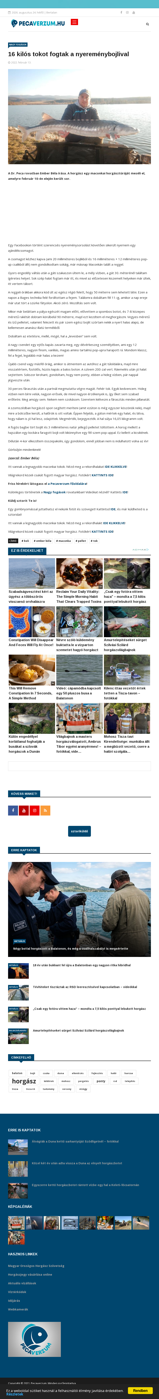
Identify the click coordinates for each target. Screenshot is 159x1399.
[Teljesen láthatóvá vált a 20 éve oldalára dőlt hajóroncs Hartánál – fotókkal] (123, 1223)
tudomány (48, 1089)
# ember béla (42, 541)
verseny (66, 1089)
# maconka (63, 541)
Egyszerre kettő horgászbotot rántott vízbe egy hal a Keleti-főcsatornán (85, 1185)
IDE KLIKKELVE (115, 466)
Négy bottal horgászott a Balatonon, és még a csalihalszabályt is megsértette (70, 948)
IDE (125, 492)
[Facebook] (121, 12)
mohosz (65, 1081)
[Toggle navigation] (74, 22)
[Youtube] (133, 12)
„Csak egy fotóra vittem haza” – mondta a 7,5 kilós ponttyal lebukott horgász (89, 1008)
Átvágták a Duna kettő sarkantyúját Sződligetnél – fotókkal (75, 1141)
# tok (94, 541)
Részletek (14, 1394)
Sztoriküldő (79, 831)
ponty (101, 1081)
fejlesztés (97, 1073)
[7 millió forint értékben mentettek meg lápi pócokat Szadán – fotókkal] (52, 1223)
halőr (114, 1073)
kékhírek (49, 1081)
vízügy (83, 1088)
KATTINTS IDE (102, 475)
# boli (25, 541)
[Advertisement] (79, 213)
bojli (32, 1073)
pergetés (83, 1081)
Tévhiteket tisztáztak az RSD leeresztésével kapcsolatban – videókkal (85, 987)
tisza (15, 1088)
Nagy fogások (17, 44)
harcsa (128, 1073)
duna (60, 1073)
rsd (115, 1081)
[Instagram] (127, 12)
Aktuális (19, 941)
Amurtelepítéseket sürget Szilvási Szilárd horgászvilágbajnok (78, 1030)
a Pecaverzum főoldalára (67, 483)
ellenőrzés (78, 1073)
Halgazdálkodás (17, 1030)
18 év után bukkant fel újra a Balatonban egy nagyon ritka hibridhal (82, 965)
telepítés (130, 1081)
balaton (17, 1073)
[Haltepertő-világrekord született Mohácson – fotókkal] (105, 1223)
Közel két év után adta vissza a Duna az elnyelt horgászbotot (77, 1163)
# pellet (81, 541)
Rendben (140, 1390)
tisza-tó (30, 1089)
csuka (46, 1073)
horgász (24, 1081)
